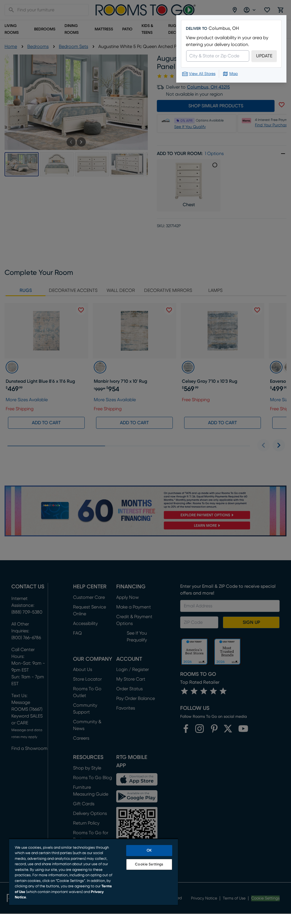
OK (149, 850)
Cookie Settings (149, 864)
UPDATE (264, 56)
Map (233, 74)
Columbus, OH (224, 28)
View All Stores (202, 74)
